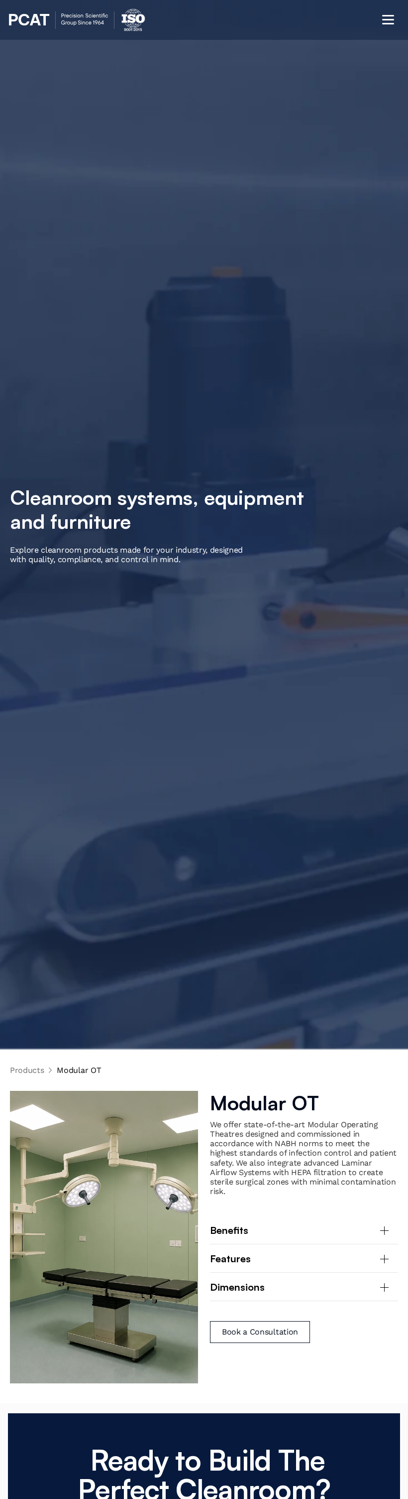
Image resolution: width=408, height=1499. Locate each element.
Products (27, 1070)
